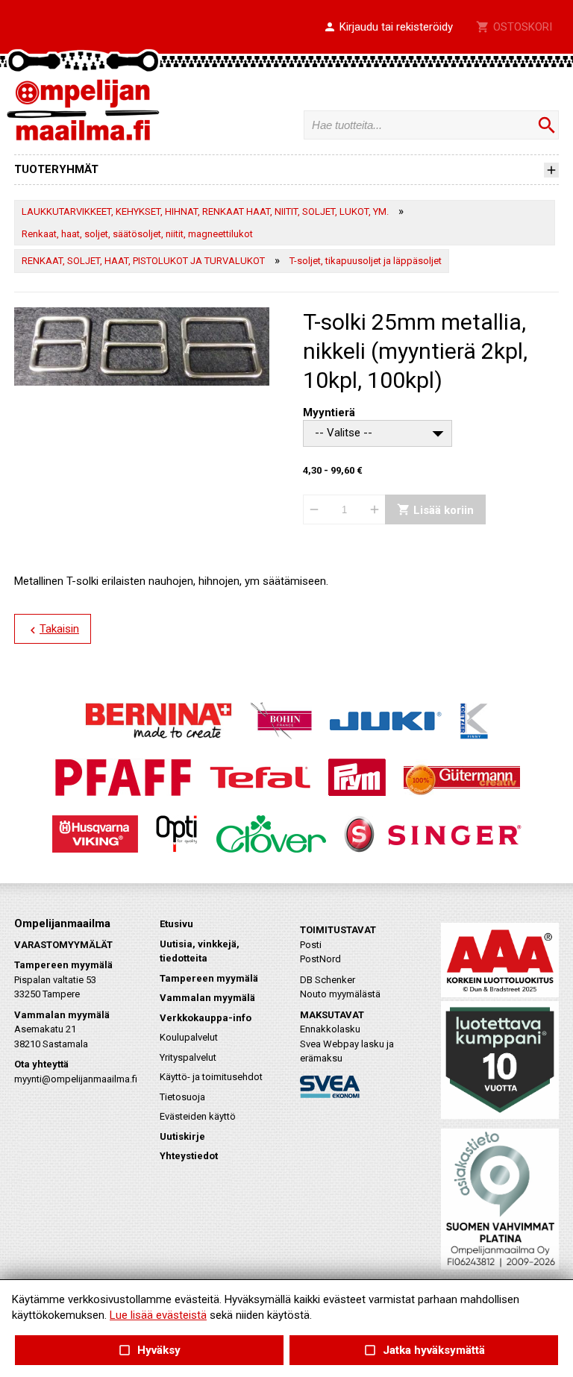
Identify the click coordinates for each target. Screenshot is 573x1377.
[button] (388, 28)
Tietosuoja (182, 1096)
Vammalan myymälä (207, 997)
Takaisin (52, 629)
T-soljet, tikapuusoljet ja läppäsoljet (365, 260)
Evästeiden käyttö (198, 1116)
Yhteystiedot (189, 1155)
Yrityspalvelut (188, 1057)
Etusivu (176, 923)
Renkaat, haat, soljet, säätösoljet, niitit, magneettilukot (137, 233)
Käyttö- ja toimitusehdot (211, 1076)
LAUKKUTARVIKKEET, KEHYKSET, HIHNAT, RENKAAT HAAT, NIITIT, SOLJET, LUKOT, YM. (205, 211)
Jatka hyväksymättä (423, 1350)
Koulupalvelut (189, 1037)
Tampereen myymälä (209, 978)
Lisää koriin (435, 510)
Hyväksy (149, 1350)
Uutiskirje (182, 1136)
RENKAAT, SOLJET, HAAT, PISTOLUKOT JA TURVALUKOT (143, 260)
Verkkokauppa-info (205, 1017)
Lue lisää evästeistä (158, 1315)
